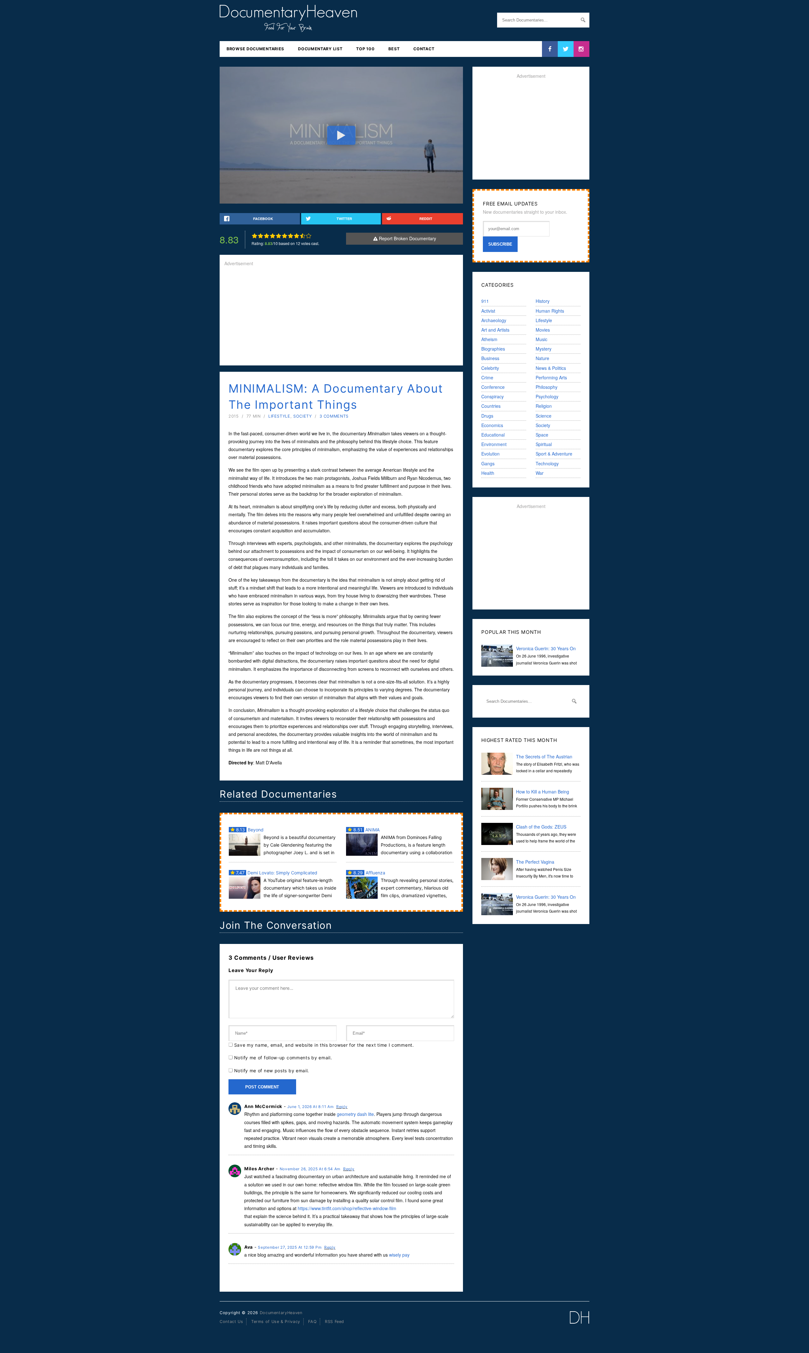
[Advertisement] (341, 316)
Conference (493, 387)
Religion (544, 406)
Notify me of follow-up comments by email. (283, 1057)
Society (302, 416)
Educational (493, 435)
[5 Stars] (278, 235)
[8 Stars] (296, 235)
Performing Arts (551, 377)
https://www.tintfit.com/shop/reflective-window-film (347, 1208)
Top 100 (365, 48)
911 (485, 301)
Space (542, 435)
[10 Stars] (308, 235)
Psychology (547, 396)
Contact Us (231, 1321)
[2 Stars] (260, 235)
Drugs (487, 416)
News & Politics (551, 368)
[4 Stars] (272, 235)
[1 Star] (254, 235)
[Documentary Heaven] (288, 28)
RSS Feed (334, 1321)
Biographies (493, 349)
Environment (494, 444)
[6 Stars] (284, 235)
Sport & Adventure (554, 453)
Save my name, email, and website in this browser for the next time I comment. (324, 1045)
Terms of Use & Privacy (275, 1321)
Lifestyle (279, 416)
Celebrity (490, 368)
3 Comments (334, 416)
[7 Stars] (290, 235)
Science (543, 416)
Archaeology (493, 320)
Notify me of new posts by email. (271, 1070)
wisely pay (399, 1255)
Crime (487, 377)
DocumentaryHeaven (281, 1312)
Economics (492, 425)
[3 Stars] (266, 235)
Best (393, 48)
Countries (491, 406)
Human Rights (550, 311)
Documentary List (320, 48)
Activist (488, 311)
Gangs (488, 463)
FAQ (312, 1321)
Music (541, 339)
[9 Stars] (302, 235)
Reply (342, 1106)
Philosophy (546, 387)
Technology (547, 463)
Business (490, 358)
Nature (542, 358)
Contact (423, 48)
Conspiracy (492, 396)
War (540, 473)
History (543, 301)
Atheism (489, 339)
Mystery (543, 349)
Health (487, 473)
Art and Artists (495, 330)
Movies (543, 330)
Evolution (490, 453)
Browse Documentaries (255, 48)
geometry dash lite (355, 1114)
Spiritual (544, 444)
